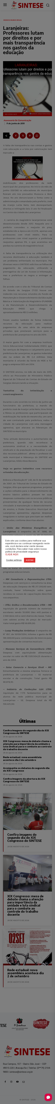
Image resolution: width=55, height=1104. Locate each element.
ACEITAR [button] (29, 560)
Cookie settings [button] (14, 560)
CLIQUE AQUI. (12, 554)
